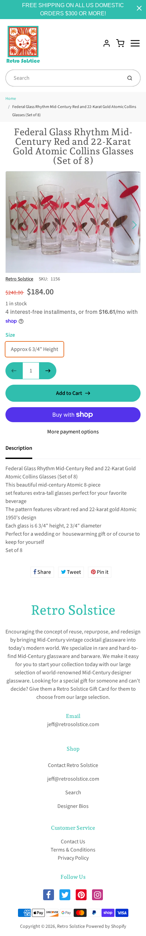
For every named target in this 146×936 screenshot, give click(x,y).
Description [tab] (18, 448)
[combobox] (63, 78)
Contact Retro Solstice (73, 765)
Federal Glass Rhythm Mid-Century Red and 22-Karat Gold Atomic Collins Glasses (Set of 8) (74, 111)
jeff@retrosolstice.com (73, 724)
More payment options (73, 431)
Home (10, 99)
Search (73, 792)
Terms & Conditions (73, 850)
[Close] (139, 8)
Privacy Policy (73, 858)
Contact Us (73, 841)
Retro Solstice (19, 279)
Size (10, 335)
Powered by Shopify (106, 926)
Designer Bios (73, 806)
